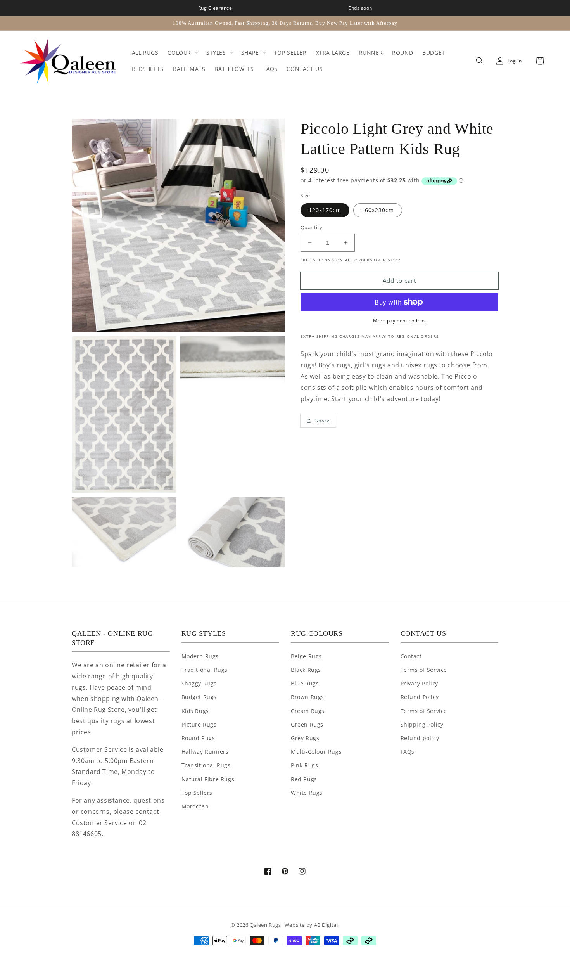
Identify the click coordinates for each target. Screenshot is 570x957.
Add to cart (399, 280)
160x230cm (377, 210)
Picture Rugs (199, 724)
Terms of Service (424, 669)
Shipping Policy (422, 724)
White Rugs (307, 792)
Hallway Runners (205, 751)
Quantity (311, 227)
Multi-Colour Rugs (316, 751)
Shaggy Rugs (199, 683)
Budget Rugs (199, 697)
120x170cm (325, 210)
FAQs (408, 751)
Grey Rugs (305, 738)
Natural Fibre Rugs (208, 779)
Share (322, 420)
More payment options (399, 320)
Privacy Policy (419, 683)
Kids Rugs (195, 711)
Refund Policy (420, 697)
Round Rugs (198, 738)
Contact (411, 656)
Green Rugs (307, 724)
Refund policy (420, 738)
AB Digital (326, 924)
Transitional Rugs (206, 765)
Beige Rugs (306, 656)
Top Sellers (197, 792)
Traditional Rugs (204, 669)
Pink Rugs (304, 765)
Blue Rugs (305, 683)
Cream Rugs (308, 711)
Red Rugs (304, 779)
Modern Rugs (200, 656)
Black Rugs (306, 669)
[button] (477, 60)
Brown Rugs (307, 697)
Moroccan (195, 806)
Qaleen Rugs (265, 924)
